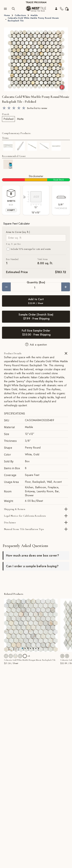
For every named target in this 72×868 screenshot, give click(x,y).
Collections (20, 15)
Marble (34, 15)
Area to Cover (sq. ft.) (18, 232)
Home (7, 15)
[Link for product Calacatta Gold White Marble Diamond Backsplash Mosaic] (62, 656)
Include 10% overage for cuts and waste (31, 249)
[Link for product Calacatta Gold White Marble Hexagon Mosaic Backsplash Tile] (31, 625)
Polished (8, 119)
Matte (20, 119)
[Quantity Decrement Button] (6, 286)
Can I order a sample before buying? (32, 566)
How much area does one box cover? (32, 555)
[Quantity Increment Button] (65, 286)
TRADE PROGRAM (36, 2)
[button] (36, 59)
